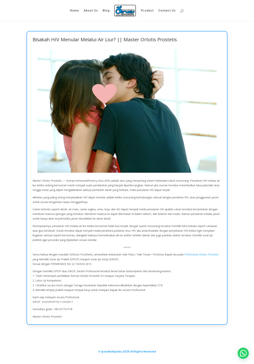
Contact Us (167, 10)
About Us (91, 10)
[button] (243, 353)
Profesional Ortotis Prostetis (201, 254)
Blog (106, 10)
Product (147, 10)
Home (74, 10)
